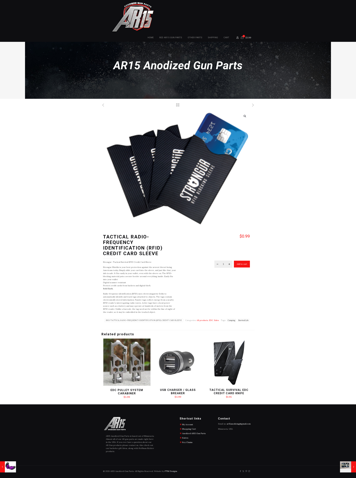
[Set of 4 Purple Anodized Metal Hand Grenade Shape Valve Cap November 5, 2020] (8, 466)
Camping (231, 320)
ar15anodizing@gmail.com (239, 424)
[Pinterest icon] (246, 471)
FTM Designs (171, 471)
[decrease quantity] (217, 264)
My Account (187, 424)
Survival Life (243, 320)
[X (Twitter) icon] (243, 471)
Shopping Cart (189, 429)
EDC (211, 320)
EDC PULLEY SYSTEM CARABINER (127, 391)
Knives (185, 438)
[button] (245, 116)
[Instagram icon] (249, 471)
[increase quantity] (229, 264)
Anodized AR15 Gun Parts (194, 433)
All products (202, 320)
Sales (216, 320)
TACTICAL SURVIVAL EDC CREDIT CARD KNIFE (229, 391)
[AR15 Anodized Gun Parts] (135, 16)
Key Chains (187, 442)
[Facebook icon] (240, 471)
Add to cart (242, 264)
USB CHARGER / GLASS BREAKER (178, 391)
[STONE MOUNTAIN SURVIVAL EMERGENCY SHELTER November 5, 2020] (348, 466)
